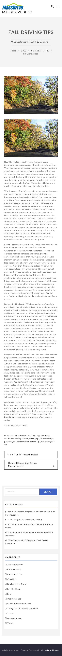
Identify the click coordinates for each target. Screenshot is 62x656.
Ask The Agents (15, 564)
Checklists (12, 579)
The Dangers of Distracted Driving (25, 519)
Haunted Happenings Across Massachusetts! (22, 464)
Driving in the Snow (16, 584)
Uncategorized (14, 618)
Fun (9, 594)
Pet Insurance (14, 598)
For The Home (14, 589)
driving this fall (21, 438)
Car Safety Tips (23, 435)
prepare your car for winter (16, 441)
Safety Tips (35, 441)
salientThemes (52, 650)
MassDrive (9, 417)
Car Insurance (14, 569)
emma (45, 42)
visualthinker (20, 425)
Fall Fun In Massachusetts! (24, 454)
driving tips (34, 438)
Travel (10, 613)
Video (10, 623)
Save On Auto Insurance (19, 603)
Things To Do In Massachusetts (22, 608)
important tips (47, 438)
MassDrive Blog (17, 12)
